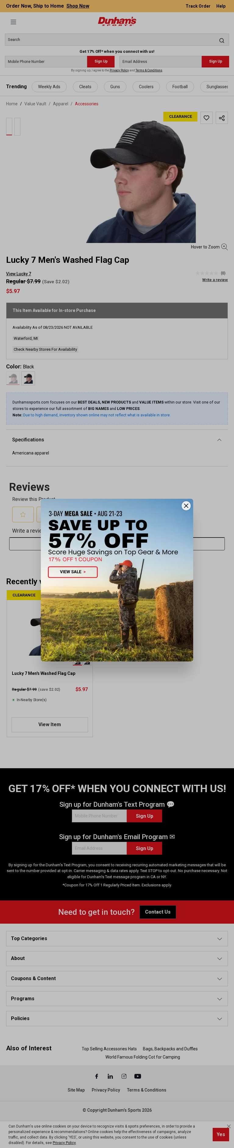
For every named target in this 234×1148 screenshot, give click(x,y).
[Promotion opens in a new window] (117, 580)
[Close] (186, 505)
